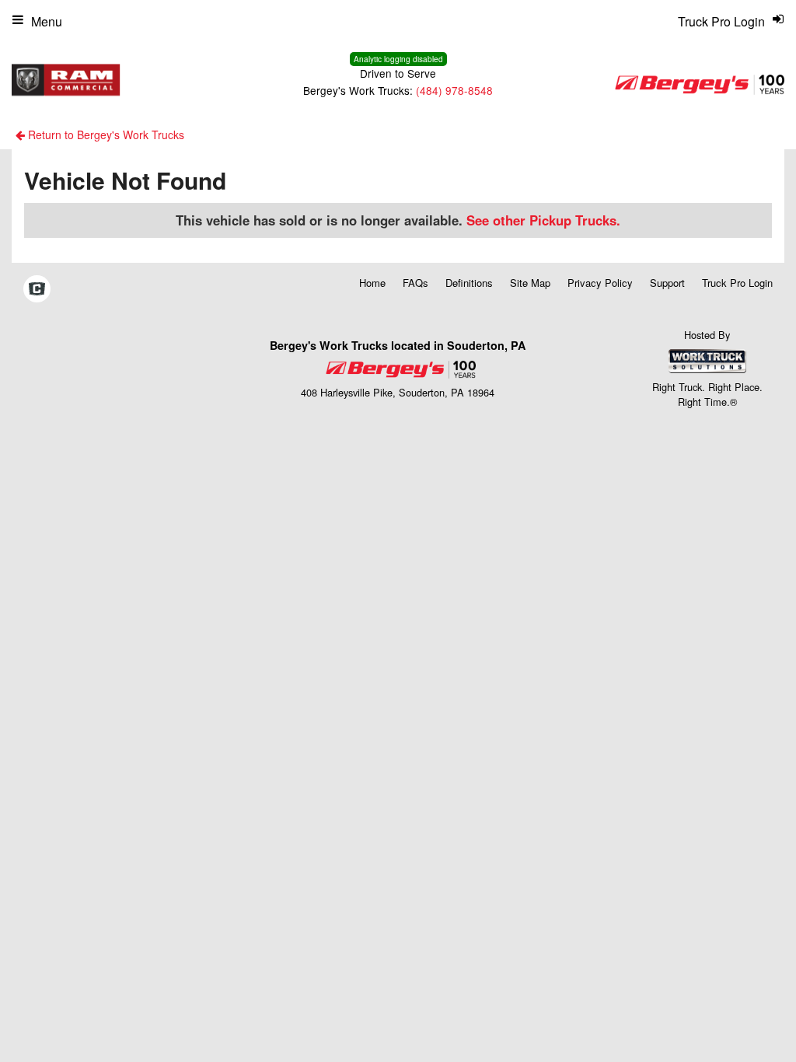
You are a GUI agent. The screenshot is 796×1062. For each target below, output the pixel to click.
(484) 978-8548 (454, 90)
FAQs (415, 282)
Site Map (530, 282)
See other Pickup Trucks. (543, 220)
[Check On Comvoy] (37, 290)
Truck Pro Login (737, 282)
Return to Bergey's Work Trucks (104, 134)
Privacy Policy (600, 282)
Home (372, 282)
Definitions (469, 282)
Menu (46, 21)
